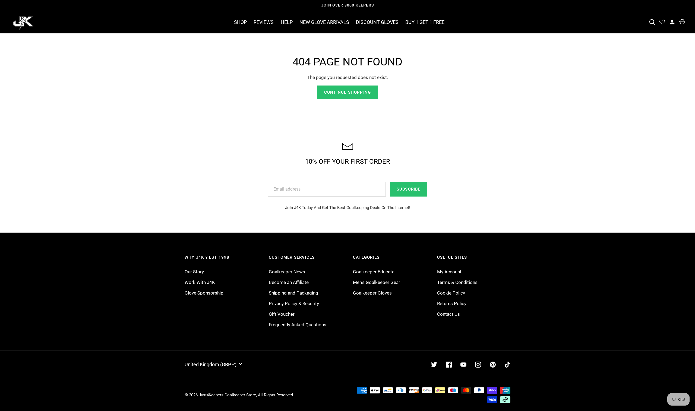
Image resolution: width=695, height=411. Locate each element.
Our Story (194, 271)
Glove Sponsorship (204, 293)
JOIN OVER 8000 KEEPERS (347, 5)
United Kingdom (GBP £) (210, 364)
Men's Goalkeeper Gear (376, 282)
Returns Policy (451, 303)
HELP (287, 22)
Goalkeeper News (287, 271)
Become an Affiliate (289, 282)
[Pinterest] (493, 365)
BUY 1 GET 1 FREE (424, 22)
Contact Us (448, 314)
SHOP (240, 22)
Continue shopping (347, 92)
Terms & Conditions (457, 282)
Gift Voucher (282, 314)
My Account (449, 271)
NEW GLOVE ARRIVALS (324, 22)
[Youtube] (463, 365)
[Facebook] (449, 365)
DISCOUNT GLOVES (377, 22)
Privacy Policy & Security (294, 303)
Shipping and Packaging (293, 293)
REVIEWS (264, 22)
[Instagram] (478, 365)
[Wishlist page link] (662, 22)
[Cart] (682, 22)
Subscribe (409, 189)
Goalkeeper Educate (373, 271)
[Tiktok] (507, 365)
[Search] (652, 22)
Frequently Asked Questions (297, 324)
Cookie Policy (451, 293)
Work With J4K (200, 282)
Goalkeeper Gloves (372, 293)
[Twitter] (434, 365)
